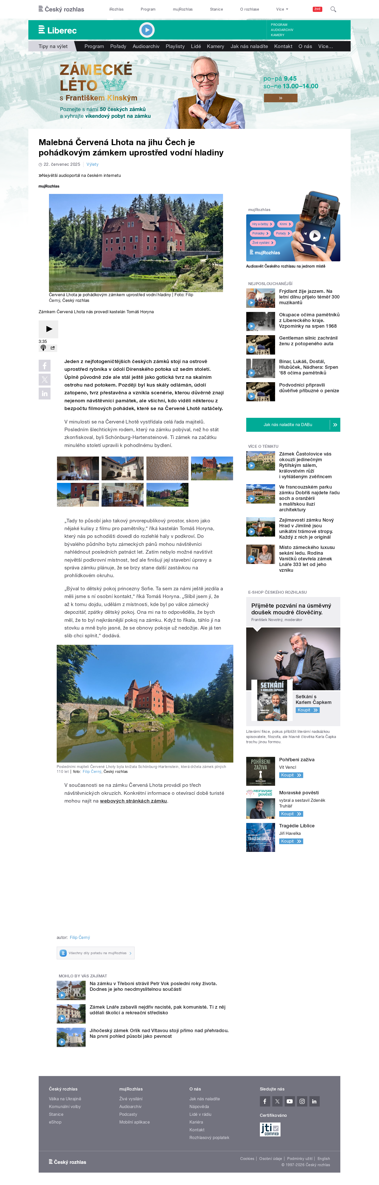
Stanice (216, 9)
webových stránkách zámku (133, 801)
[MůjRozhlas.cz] (49, 186)
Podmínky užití (299, 1159)
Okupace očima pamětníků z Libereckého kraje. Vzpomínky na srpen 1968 (309, 320)
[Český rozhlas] (61, 9)
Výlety (92, 164)
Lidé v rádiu (201, 1114)
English (324, 1159)
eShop (55, 1122)
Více (325, 46)
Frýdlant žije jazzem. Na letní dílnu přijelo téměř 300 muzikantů (309, 296)
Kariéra (196, 1122)
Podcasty (128, 1114)
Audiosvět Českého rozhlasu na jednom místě (285, 266)
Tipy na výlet (53, 46)
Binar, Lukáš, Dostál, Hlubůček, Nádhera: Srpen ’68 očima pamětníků (308, 367)
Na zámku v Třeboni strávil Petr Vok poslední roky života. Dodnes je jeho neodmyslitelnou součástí (153, 986)
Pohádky (258, 233)
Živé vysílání (260, 243)
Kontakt (283, 46)
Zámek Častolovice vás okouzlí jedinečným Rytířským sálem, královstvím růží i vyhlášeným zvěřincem (305, 465)
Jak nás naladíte (249, 46)
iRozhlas (116, 9)
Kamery (277, 35)
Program (148, 9)
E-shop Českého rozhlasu (277, 592)
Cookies (247, 1159)
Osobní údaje (270, 1159)
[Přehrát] (48, 329)
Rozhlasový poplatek (209, 1137)
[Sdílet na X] (45, 380)
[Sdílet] (52, 348)
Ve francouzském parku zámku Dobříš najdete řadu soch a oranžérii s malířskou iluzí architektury (309, 498)
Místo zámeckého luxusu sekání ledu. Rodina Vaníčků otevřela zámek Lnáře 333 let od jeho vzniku (307, 559)
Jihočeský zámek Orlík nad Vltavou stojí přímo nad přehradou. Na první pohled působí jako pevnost (159, 1033)
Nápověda (199, 1106)
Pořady (118, 46)
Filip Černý (92, 772)
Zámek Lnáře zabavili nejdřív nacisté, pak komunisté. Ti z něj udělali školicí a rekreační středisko (157, 1009)
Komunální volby (65, 1106)
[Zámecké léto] (189, 90)
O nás (305, 46)
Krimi (283, 224)
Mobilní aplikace (134, 1122)
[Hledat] (333, 9)
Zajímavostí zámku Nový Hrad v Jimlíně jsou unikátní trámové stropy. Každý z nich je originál (306, 528)
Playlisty (175, 46)
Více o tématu (263, 446)
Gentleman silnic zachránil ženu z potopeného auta (308, 340)
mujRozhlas (183, 9)
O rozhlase (249, 9)
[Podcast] (43, 348)
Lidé (196, 46)
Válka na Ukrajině (65, 1098)
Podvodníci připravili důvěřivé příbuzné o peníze (309, 387)
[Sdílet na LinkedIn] (45, 393)
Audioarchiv (282, 30)
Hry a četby (260, 224)
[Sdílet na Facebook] (45, 366)
